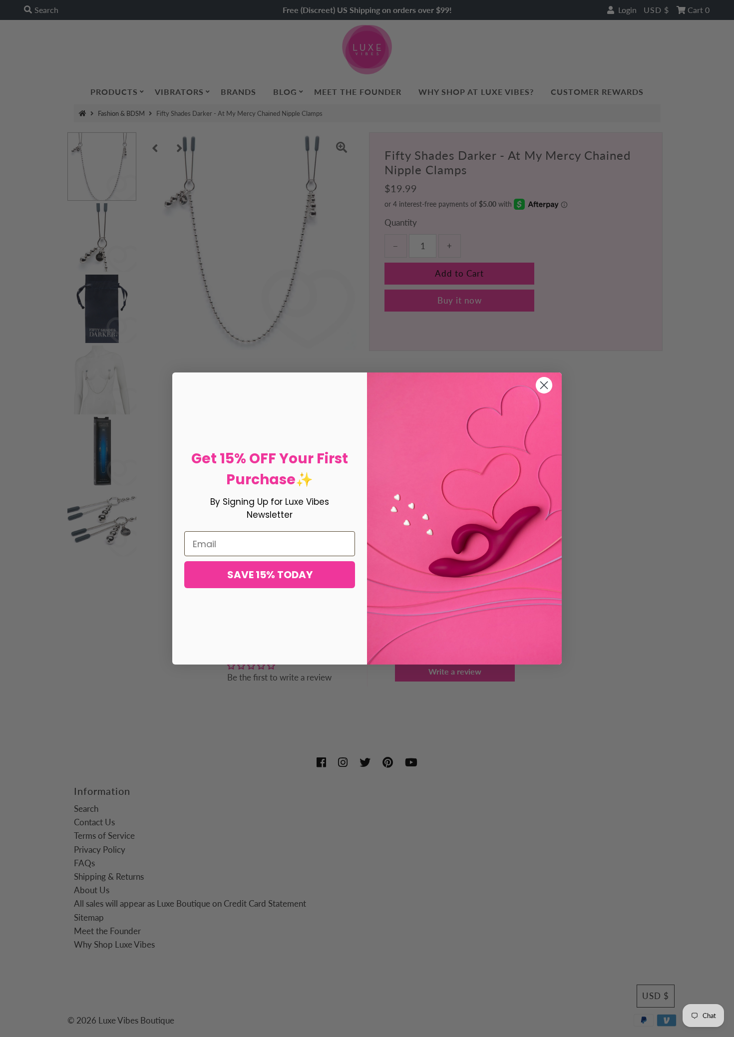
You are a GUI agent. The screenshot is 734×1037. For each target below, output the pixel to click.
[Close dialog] (544, 385)
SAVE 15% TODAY (270, 575)
